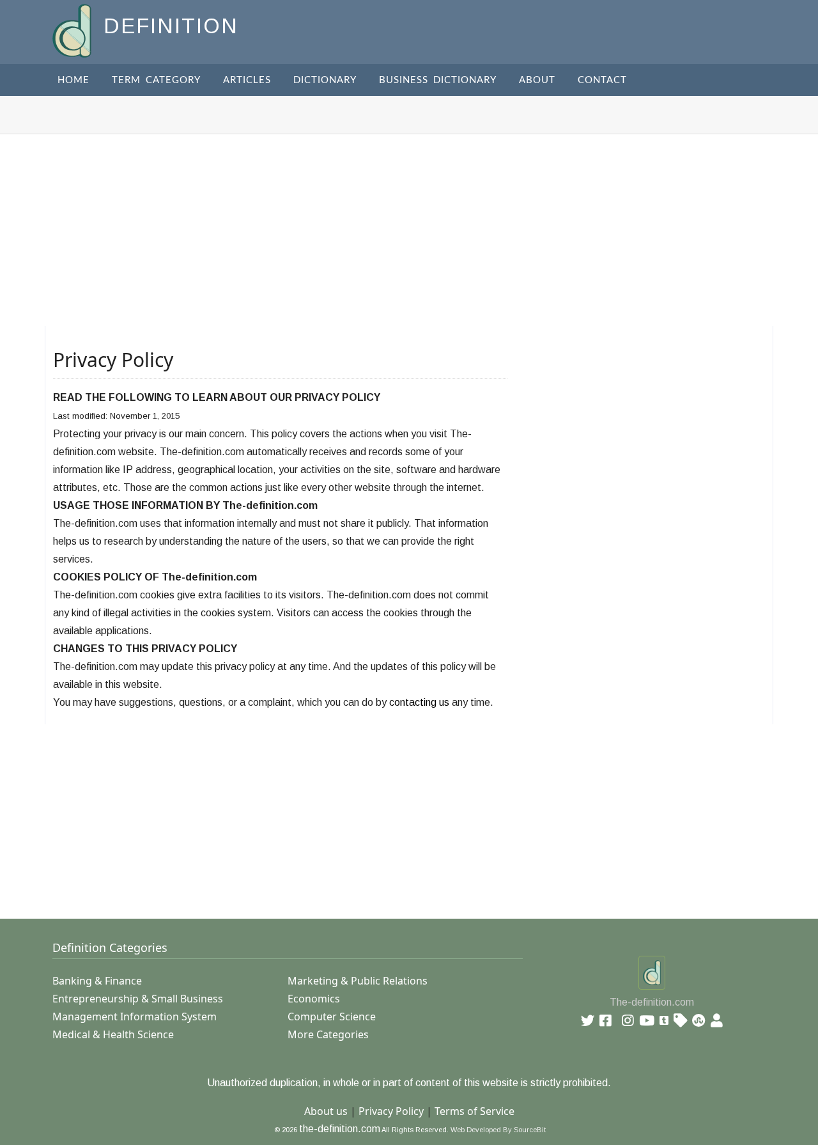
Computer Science (332, 1016)
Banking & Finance (97, 981)
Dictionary (325, 80)
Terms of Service (474, 1111)
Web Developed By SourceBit (498, 1129)
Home (73, 80)
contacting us (419, 702)
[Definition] (73, 29)
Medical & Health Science (113, 1034)
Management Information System (134, 1016)
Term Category (156, 80)
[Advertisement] (409, 230)
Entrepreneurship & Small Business (137, 999)
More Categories (328, 1034)
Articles (247, 80)
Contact (602, 80)
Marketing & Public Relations (358, 981)
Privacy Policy (391, 1111)
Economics (314, 999)
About (537, 80)
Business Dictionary (438, 80)
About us (326, 1111)
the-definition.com (339, 1128)
